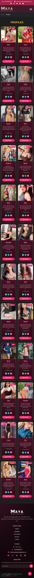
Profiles (17, 529)
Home (2, 14)
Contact (17, 539)
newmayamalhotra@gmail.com (24, 1)
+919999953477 (8, 1)
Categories (17, 531)
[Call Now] (8, 57)
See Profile (8, 61)
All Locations (17, 534)
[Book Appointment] (11, 57)
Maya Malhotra (14, 576)
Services (17, 536)
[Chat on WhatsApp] (6, 57)
